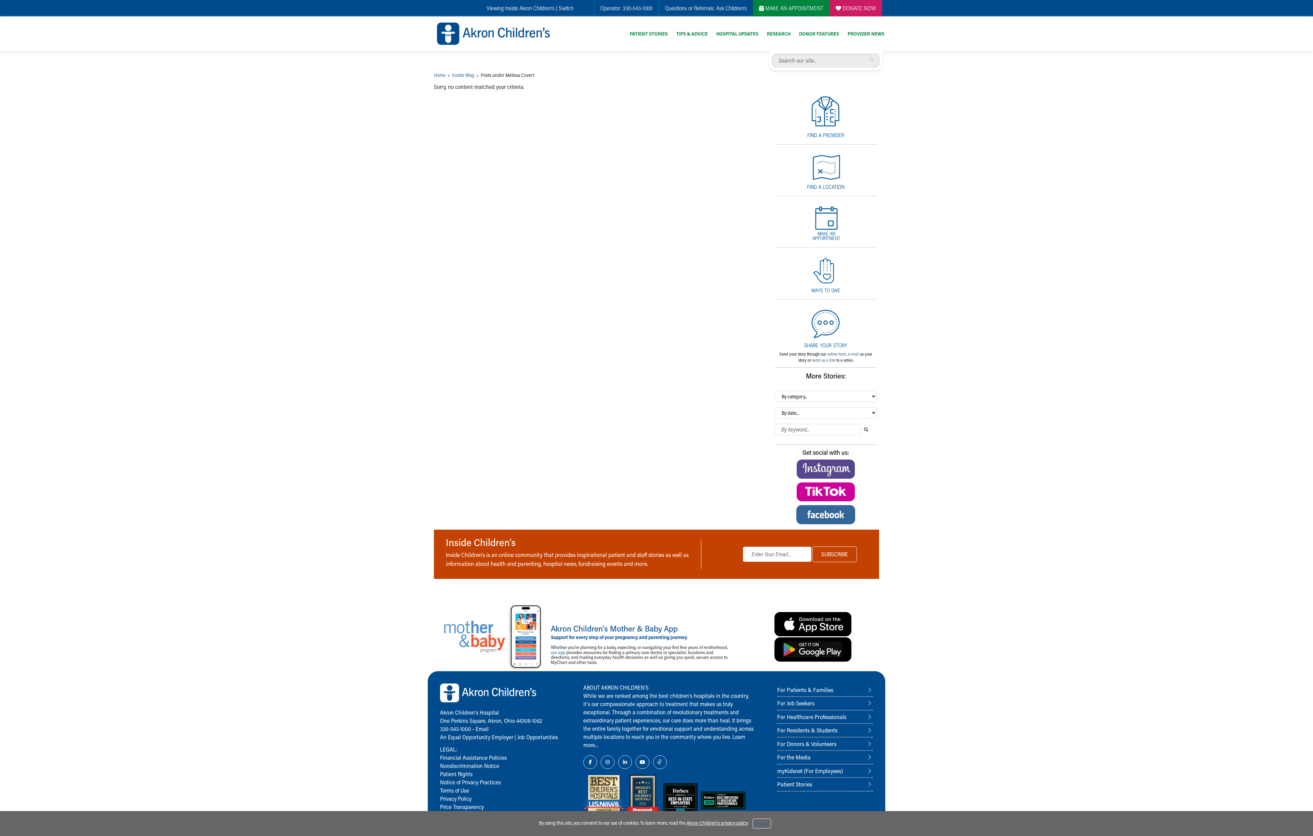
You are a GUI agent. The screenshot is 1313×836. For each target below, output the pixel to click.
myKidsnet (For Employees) (810, 770)
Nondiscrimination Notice (469, 765)
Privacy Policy (456, 798)
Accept (762, 823)
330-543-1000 (637, 8)
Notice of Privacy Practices (470, 782)
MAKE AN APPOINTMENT (793, 8)
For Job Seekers (795, 703)
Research (779, 33)
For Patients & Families (805, 689)
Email (482, 728)
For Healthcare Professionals (811, 716)
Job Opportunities (537, 737)
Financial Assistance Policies (473, 757)
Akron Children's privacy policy (717, 823)
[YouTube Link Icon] (642, 762)
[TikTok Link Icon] (660, 762)
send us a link (823, 360)
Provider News (866, 33)
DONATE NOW (858, 8)
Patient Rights (456, 774)
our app (558, 652)
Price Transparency (462, 806)
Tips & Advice (692, 33)
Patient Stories (649, 33)
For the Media (794, 757)
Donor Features (819, 33)
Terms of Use (454, 790)
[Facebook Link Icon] (590, 762)
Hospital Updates (737, 33)
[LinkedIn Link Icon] (625, 762)
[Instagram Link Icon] (607, 762)
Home (440, 75)
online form (836, 354)
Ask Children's (731, 8)
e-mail (853, 354)
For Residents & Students (807, 730)
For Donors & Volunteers (806, 743)
